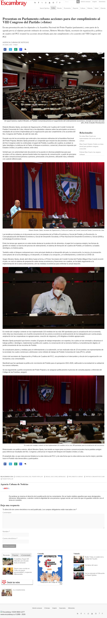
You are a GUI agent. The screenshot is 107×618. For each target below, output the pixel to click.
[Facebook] (38, 2)
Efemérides (102, 1)
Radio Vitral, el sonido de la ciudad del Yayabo (94, 558)
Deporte (75, 8)
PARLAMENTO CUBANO (75, 476)
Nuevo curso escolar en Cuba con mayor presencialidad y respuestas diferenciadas (23, 571)
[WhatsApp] (46, 2)
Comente (30, 49)
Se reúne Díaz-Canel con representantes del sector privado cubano (90, 138)
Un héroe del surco (91, 565)
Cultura (82, 8)
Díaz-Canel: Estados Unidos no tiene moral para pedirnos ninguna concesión (91, 146)
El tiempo (47, 608)
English (94, 1)
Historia (89, 8)
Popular (15, 555)
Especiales (62, 608)
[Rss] (35, 2)
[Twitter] (42, 2)
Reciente (6, 555)
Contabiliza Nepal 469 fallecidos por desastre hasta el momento (21, 561)
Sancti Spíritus (44, 8)
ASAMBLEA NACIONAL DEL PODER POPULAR (29, 476)
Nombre (6, 531)
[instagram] (53, 2)
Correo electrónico (10, 538)
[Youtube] (49, 2)
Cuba (53, 8)
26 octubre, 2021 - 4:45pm (10, 45)
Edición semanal (85, 1)
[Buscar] (78, 1)
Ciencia (103, 8)
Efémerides (71, 608)
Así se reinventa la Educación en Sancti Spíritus (94, 574)
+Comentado (25, 555)
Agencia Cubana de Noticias (16, 42)
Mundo (59, 8)
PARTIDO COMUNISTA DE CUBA (95, 476)
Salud (96, 8)
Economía (67, 8)
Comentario (7, 512)
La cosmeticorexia (19, 590)
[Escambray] (14, 3)
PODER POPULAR (7, 479)
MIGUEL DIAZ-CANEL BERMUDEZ (56, 476)
